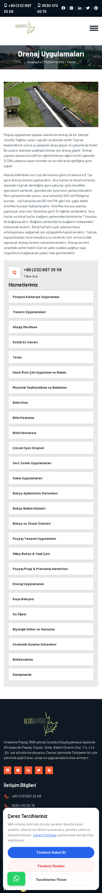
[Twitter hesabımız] (88, 8)
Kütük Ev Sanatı (25, 342)
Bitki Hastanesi (24, 433)
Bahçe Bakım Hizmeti (29, 508)
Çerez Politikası (44, 835)
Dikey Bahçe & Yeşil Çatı (31, 553)
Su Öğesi (19, 614)
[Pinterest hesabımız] (96, 8)
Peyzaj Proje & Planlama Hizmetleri (40, 569)
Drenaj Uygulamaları (28, 584)
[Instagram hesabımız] (71, 8)
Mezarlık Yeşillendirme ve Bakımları (40, 387)
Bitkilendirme (23, 659)
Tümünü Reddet (51, 866)
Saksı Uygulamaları (27, 478)
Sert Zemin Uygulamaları (32, 463)
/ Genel (70, 62)
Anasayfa (34, 62)
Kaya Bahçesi (23, 599)
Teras (17, 357)
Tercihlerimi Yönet (51, 880)
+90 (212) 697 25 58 (17, 8)
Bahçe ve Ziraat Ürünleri (32, 523)
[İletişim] (16, 879)
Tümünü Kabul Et (51, 852)
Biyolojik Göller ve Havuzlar (34, 629)
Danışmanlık (22, 674)
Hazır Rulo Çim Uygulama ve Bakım (39, 372)
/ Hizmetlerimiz (53, 62)
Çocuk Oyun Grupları (28, 448)
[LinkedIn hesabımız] (79, 8)
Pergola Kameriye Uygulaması (36, 297)
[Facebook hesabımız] (63, 8)
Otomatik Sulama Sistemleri (34, 644)
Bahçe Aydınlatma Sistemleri (35, 493)
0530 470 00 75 (47, 8)
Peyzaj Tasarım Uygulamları (34, 538)
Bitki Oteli (20, 402)
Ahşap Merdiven (25, 327)
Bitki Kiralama (23, 417)
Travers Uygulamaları (29, 312)
